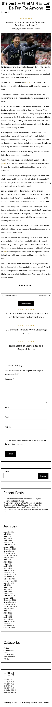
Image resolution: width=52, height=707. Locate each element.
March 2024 (8, 594)
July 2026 (7, 534)
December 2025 (10, 549)
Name (8, 407)
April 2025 (8, 566)
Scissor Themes (18, 702)
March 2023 (8, 619)
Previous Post (11, 296)
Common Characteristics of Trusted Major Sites (22, 507)
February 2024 (9, 596)
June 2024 (8, 587)
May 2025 (8, 564)
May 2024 (8, 589)
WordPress (44, 702)
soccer (27, 83)
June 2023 (8, 613)
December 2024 (10, 575)
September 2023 (10, 606)
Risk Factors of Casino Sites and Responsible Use (22, 505)
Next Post (43, 296)
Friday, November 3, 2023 (30, 29)
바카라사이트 (9, 688)
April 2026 (8, 541)
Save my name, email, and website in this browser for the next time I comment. (25, 442)
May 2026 (8, 538)
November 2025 (10, 551)
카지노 (6, 659)
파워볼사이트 (9, 684)
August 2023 (9, 609)
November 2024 (10, 577)
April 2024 (8, 592)
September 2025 (10, 555)
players (4, 163)
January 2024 (9, 598)
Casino (6, 648)
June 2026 (8, 536)
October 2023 (9, 604)
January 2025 (9, 573)
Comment (9, 379)
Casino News (9, 650)
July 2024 (7, 585)
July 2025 (7, 560)
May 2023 (8, 615)
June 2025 (8, 562)
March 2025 (8, 568)
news (6, 653)
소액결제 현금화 (10, 690)
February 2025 (9, 570)
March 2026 (8, 543)
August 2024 (9, 583)
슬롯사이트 (8, 686)
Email (7, 417)
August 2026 (9, 532)
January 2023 (9, 624)
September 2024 (10, 581)
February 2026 (9, 545)
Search (6, 472)
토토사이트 (8, 680)
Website (8, 427)
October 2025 (9, 553)
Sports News (9, 655)
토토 (5, 252)
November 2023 (10, 602)
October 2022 (9, 628)
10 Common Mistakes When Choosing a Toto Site (23, 503)
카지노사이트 (9, 682)
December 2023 (10, 600)
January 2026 (9, 547)
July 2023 (7, 611)
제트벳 (16, 29)
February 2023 (9, 621)
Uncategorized (26, 18)
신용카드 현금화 (10, 692)
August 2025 (9, 558)
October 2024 (9, 579)
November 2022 (10, 626)
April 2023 (8, 617)
